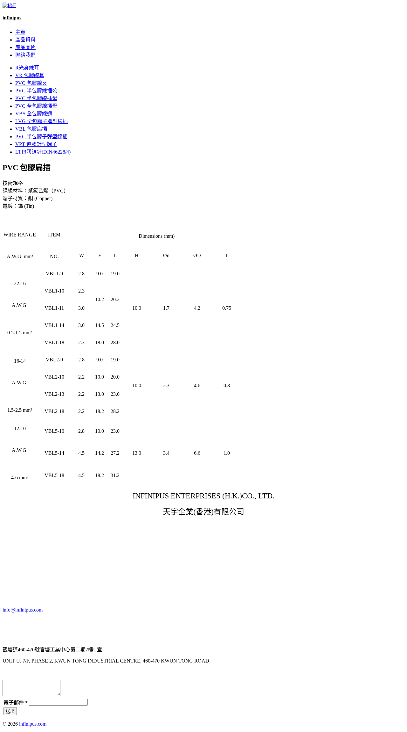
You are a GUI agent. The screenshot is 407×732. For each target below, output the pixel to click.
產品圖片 (25, 47)
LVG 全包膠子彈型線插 (41, 121)
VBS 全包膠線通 (33, 113)
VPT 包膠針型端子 (36, 144)
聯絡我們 (25, 55)
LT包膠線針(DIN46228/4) (43, 152)
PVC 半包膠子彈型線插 (41, 136)
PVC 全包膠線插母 (36, 106)
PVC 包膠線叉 (31, 83)
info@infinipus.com (23, 609)
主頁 (20, 32)
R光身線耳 (27, 67)
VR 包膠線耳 (29, 75)
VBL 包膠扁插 (31, 129)
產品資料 (25, 39)
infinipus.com (32, 724)
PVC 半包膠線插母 (36, 98)
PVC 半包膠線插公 (36, 90)
